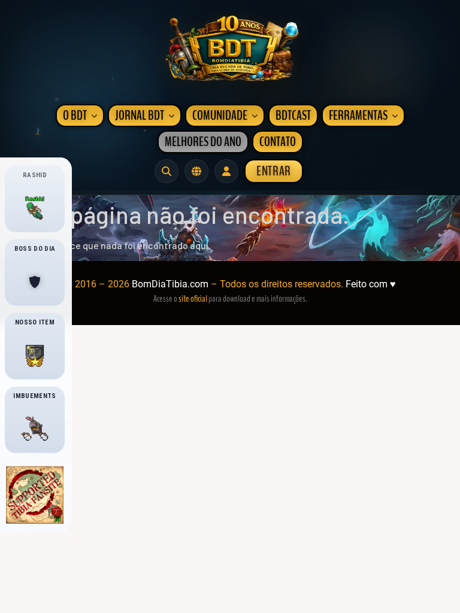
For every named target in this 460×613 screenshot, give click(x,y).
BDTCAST (293, 116)
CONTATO (277, 142)
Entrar (273, 171)
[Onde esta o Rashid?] (34, 208)
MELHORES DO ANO (203, 142)
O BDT (75, 116)
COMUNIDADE (219, 116)
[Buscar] (166, 171)
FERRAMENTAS (358, 116)
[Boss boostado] (34, 282)
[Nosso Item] (34, 355)
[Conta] (226, 171)
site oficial (192, 298)
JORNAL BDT (139, 116)
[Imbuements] (34, 429)
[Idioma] (196, 171)
